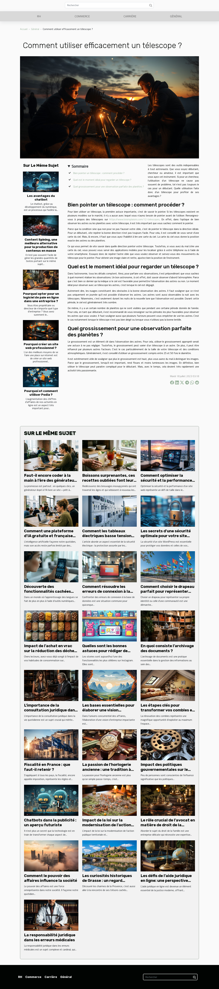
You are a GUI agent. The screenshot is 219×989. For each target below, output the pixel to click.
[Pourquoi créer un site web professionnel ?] (41, 330)
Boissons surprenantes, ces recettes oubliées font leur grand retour (108, 480)
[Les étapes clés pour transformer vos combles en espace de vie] (168, 685)
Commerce (82, 16)
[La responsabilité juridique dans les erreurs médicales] (51, 915)
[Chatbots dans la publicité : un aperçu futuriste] (51, 800)
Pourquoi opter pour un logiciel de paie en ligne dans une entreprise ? (41, 297)
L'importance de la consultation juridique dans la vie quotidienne (50, 710)
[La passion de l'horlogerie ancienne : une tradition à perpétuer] (109, 744)
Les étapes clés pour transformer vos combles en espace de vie (167, 710)
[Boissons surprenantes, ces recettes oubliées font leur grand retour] (109, 455)
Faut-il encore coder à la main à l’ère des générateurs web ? (51, 480)
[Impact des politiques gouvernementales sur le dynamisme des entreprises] (168, 744)
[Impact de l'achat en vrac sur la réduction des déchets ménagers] (51, 626)
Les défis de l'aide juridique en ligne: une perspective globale (166, 881)
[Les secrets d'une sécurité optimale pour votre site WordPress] (168, 511)
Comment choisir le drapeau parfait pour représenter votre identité (167, 591)
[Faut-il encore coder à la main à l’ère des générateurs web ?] (51, 455)
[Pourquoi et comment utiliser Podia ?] (41, 377)
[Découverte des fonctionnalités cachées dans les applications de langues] (51, 566)
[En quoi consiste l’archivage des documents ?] (168, 626)
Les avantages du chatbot (41, 197)
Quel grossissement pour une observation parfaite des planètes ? (108, 186)
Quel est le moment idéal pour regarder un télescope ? (102, 180)
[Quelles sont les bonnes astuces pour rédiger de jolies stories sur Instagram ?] (109, 626)
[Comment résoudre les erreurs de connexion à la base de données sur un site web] (109, 566)
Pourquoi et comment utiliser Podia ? (41, 392)
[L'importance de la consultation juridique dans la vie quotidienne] (51, 685)
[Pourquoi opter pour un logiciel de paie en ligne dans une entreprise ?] (41, 280)
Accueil (23, 29)
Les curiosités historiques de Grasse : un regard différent (107, 881)
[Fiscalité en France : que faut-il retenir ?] (51, 744)
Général (176, 16)
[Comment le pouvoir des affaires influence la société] (51, 855)
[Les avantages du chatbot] (41, 182)
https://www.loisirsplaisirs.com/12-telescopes (134, 219)
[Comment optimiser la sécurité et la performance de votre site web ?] (168, 455)
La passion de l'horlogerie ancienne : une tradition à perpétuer (106, 769)
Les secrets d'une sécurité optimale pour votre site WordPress (166, 536)
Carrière (130, 16)
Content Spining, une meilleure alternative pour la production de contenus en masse (41, 245)
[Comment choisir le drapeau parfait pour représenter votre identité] (168, 566)
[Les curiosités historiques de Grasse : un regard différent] (109, 855)
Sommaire (80, 166)
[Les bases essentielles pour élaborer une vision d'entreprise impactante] (109, 685)
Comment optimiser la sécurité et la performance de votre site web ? (166, 480)
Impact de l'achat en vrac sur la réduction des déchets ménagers (51, 651)
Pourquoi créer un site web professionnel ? (41, 346)
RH (39, 16)
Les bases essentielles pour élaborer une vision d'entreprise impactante (108, 710)
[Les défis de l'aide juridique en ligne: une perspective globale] (168, 855)
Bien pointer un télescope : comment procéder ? (98, 173)
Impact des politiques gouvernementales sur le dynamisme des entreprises (167, 769)
